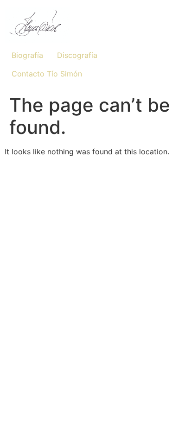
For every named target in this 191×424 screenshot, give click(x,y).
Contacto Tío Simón (47, 73)
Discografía (77, 55)
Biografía (27, 55)
